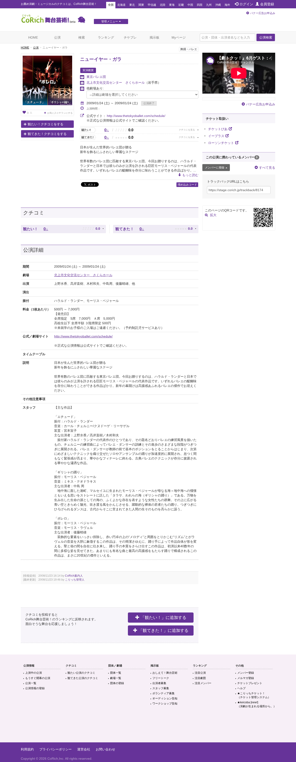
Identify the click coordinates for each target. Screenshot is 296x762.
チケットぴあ (218, 129)
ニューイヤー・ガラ (101, 59)
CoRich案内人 (74, 575)
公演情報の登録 (35, 688)
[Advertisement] (148, 727)
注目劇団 (200, 678)
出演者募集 (159, 683)
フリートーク (160, 678)
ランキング (106, 37)
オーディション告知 (164, 698)
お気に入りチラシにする (60, 113)
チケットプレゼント (249, 683)
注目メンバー (203, 683)
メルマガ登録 (245, 678)
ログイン (246, 4)
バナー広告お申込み (262, 13)
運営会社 (83, 749)
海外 (227, 4)
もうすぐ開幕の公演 (37, 678)
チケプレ (130, 37)
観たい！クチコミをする (45, 124)
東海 (172, 4)
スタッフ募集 (160, 688)
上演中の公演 (33, 672)
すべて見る (267, 167)
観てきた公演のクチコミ (83, 678)
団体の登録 (117, 683)
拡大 (213, 215)
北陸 (162, 4)
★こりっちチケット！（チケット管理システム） (254, 695)
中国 (190, 4)
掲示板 (154, 37)
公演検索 (265, 37)
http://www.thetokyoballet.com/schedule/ (136, 116)
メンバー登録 (245, 672)
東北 (132, 4)
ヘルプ (241, 688)
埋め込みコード (187, 184)
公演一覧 (30, 683)
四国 (199, 4)
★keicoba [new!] (256, 704)
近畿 (181, 4)
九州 (209, 4)
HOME (33, 37)
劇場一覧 (115, 678)
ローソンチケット (221, 143)
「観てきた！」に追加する (163, 630)
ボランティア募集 (163, 693)
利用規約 (27, 749)
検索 (81, 37)
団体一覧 (115, 672)
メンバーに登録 (214, 167)
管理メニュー (109, 21)
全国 (111, 4)
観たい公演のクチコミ (81, 672)
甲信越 (152, 4)
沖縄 (218, 4)
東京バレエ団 (96, 77)
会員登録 (267, 4)
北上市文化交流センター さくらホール (115, 82)
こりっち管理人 (74, 579)
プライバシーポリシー (55, 749)
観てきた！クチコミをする (47, 134)
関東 (141, 4)
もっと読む (190, 175)
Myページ (179, 37)
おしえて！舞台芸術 (164, 672)
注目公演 (200, 672)
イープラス (216, 136)
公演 (57, 37)
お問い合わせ (105, 749)
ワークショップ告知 (164, 703)
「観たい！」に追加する (163, 617)
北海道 (121, 4)
